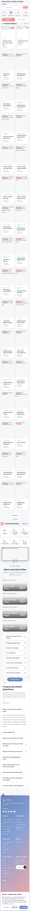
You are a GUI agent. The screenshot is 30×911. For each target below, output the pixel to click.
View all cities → (15, 679)
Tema (4, 863)
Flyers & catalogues (8, 819)
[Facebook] (6, 811)
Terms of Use (6, 889)
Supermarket (6, 849)
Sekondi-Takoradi (7, 868)
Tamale (4, 870)
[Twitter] (11, 811)
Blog (4, 846)
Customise (6, 907)
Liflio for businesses (21, 824)
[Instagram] (3, 811)
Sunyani (5, 876)
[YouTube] (14, 811)
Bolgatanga (6, 873)
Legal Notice (6, 886)
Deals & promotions (8, 826)
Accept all (23, 907)
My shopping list (7, 829)
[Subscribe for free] (25, 867)
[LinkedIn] (9, 811)
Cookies (5, 884)
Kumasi (4, 865)
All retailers (6, 834)
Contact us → (7, 703)
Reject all (14, 907)
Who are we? (19, 822)
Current (8, 19)
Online (25, 7)
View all (26, 23)
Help (4, 852)
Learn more (11, 903)
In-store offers (6, 831)
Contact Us (19, 842)
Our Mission (19, 819)
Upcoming (21, 19)
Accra (4, 860)
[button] (14, 563)
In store (20, 7)
